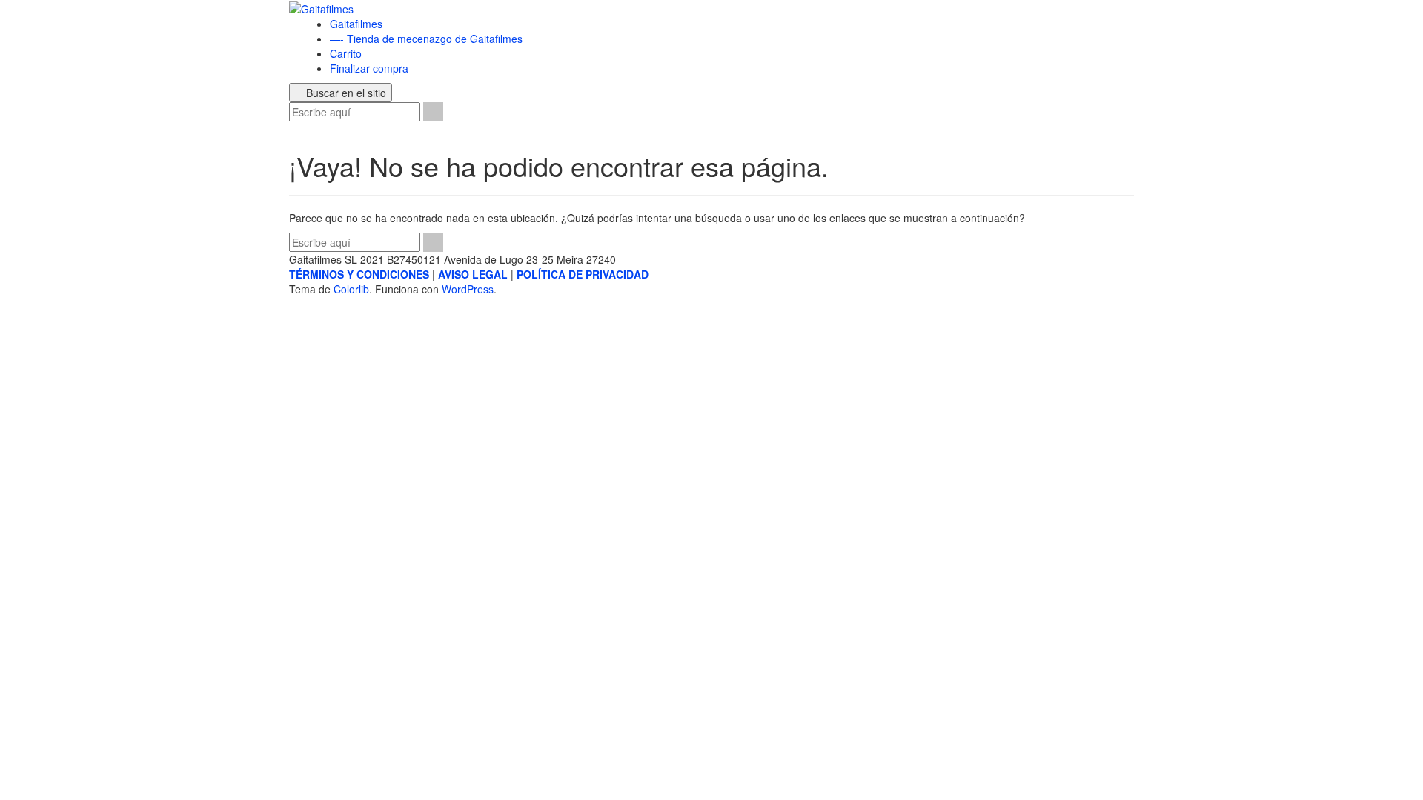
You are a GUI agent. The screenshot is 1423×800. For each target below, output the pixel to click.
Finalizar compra (369, 68)
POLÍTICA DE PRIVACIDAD (583, 274)
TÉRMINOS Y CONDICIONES (359, 274)
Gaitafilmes (356, 23)
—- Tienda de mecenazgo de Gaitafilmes (426, 38)
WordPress (468, 288)
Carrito (346, 53)
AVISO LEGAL (473, 274)
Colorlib (351, 288)
